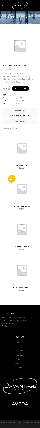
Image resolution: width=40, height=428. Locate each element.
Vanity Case (23, 101)
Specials (20, 368)
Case (10, 101)
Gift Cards (20, 359)
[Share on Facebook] (16, 103)
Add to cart (20, 88)
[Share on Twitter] (19, 103)
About (20, 346)
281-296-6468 (8, 323)
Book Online (20, 363)
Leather (15, 101)
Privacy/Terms (21, 422)
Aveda (20, 351)
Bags (16, 98)
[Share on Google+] (22, 103)
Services (20, 342)
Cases (21, 98)
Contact (20, 355)
